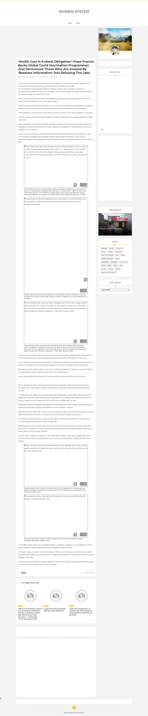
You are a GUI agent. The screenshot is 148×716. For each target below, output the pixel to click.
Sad (121, 265)
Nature (103, 265)
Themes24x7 (80, 712)
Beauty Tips (119, 248)
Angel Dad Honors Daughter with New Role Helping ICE (55, 610)
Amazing (104, 248)
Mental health (124, 262)
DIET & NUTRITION (107, 255)
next (102, 129)
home (70, 23)
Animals (111, 248)
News (24, 572)
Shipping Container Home (110, 229)
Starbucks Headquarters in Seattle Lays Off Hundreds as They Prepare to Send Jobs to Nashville (80, 612)
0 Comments (44, 77)
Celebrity (110, 251)
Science (103, 269)
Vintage (111, 269)
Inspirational (105, 262)
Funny (123, 255)
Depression (119, 251)
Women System (74, 11)
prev (101, 129)
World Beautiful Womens (108, 272)
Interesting (114, 262)
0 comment (54, 77)
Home (78, 23)
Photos (115, 265)
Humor (117, 258)
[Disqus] (56, 669)
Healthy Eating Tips (107, 258)
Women (117, 269)
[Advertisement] (56, 42)
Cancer (103, 251)
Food (117, 255)
